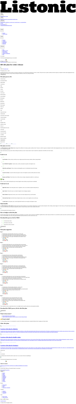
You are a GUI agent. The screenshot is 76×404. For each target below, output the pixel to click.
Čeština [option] (3, 379)
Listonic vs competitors (21, 22)
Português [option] (4, 377)
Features (1, 16)
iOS (3, 25)
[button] (1, 27)
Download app (2, 24)
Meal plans (12, 19)
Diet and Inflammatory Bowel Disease (8, 315)
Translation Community (6, 387)
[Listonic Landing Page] (38, 12)
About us (3, 391)
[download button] (3, 60)
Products (1, 19)
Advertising (4, 392)
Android (1, 25)
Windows (8, 25)
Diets (1, 22)
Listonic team (6, 68)
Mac (11, 25)
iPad (5, 25)
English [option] (3, 373)
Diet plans (15, 19)
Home (1, 62)
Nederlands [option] (4, 376)
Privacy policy (4, 396)
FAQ (3, 386)
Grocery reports (14, 22)
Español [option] (3, 375)
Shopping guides (5, 22)
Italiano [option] (3, 380)
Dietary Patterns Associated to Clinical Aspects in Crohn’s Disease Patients (14, 316)
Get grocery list (3, 74)
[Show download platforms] (6, 24)
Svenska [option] (3, 378)
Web (6, 25)
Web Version (4, 384)
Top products (8, 19)
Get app (1, 23)
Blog (25, 22)
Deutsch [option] (3, 374)
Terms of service (5, 397)
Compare (4, 19)
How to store (10, 22)
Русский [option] (3, 381)
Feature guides (5, 16)
